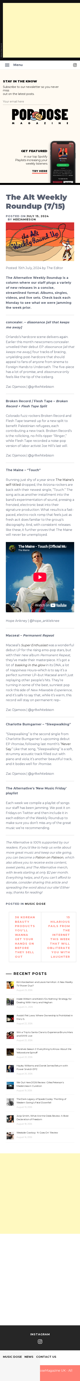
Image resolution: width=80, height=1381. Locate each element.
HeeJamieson (24, 219)
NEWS (28, 1357)
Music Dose (35, 904)
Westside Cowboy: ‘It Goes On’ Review (37, 1132)
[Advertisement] (40, 1193)
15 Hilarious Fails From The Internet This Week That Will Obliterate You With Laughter (58, 937)
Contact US (46, 1357)
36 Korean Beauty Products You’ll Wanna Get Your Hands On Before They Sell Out (25, 937)
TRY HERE (39, 171)
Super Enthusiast (34, 645)
